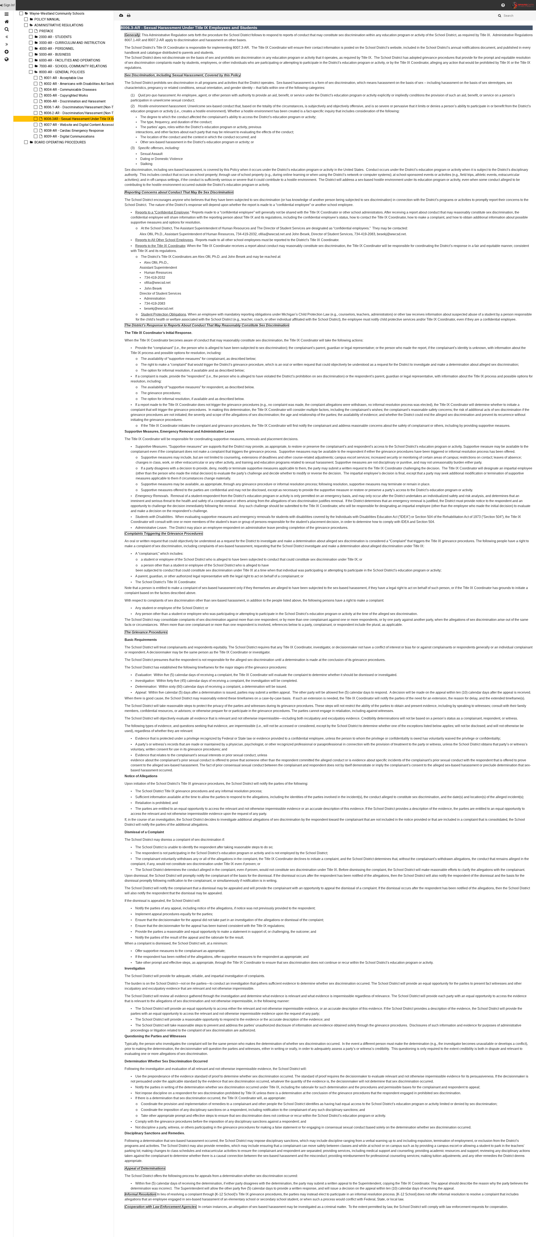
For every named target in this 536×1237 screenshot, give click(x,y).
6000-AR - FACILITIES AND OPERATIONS (69, 60)
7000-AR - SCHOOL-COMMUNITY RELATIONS (73, 66)
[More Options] (6, 52)
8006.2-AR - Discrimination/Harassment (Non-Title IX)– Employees (93, 113)
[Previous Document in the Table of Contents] (6, 37)
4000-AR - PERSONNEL (56, 49)
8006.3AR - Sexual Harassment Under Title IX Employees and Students (96, 119)
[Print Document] (128, 15)
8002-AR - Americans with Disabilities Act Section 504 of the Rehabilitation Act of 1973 (108, 84)
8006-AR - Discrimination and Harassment (75, 101)
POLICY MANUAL (47, 19)
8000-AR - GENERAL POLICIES (62, 72)
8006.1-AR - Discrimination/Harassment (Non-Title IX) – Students (92, 107)
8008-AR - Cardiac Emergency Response (74, 131)
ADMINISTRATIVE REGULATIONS (58, 25)
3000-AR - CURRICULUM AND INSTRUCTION (72, 43)
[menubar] (268, 5)
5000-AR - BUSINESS (55, 54)
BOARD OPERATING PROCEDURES (60, 142)
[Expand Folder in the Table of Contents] (26, 13)
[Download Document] (121, 15)
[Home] (6, 22)
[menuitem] (8, 5)
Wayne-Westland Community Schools (57, 13)
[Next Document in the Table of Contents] (6, 44)
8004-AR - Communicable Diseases (70, 90)
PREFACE (46, 31)
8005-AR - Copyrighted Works (66, 95)
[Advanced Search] (6, 29)
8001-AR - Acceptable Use (63, 78)
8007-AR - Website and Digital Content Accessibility (82, 125)
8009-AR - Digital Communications (69, 136)
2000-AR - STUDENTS (55, 37)
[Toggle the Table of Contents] (6, 14)
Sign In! (9, 5)
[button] (503, 5)
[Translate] (6, 59)
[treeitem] (63, 13)
